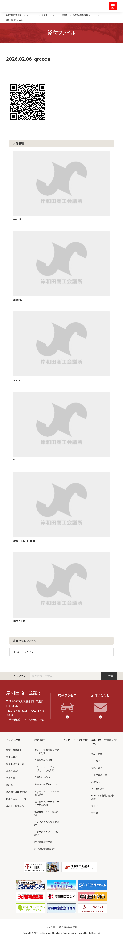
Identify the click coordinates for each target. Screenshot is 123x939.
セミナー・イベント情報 (75, 740)
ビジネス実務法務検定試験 (46, 823)
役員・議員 (96, 767)
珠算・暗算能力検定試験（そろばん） (46, 752)
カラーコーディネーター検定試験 (46, 793)
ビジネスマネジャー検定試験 (46, 833)
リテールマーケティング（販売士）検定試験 (46, 769)
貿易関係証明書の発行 (17, 792)
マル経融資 (11, 757)
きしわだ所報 (20, 676)
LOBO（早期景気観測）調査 (103, 797)
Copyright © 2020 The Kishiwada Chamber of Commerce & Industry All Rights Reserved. (61, 933)
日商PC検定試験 (42, 777)
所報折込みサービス (16, 799)
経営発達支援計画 (15, 764)
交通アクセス (67, 695)
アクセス (95, 760)
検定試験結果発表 (43, 842)
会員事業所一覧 (99, 774)
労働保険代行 (13, 771)
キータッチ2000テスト (45, 784)
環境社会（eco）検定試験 (46, 813)
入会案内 (95, 781)
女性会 (94, 812)
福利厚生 (10, 785)
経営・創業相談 (14, 750)
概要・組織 (96, 753)
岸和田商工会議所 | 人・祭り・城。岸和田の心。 (19, 6)
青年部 (94, 806)
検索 (110, 676)
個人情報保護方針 (68, 927)
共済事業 (10, 778)
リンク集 (50, 927)
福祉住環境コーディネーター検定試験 (46, 803)
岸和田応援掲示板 (15, 806)
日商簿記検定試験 (43, 760)
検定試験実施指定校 (44, 849)
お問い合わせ (100, 695)
